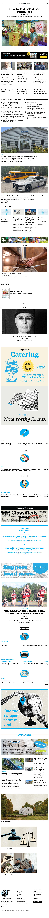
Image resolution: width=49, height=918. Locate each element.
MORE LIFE (24, 303)
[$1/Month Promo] (24, 55)
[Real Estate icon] (24, 807)
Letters (3, 678)
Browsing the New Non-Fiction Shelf (18, 219)
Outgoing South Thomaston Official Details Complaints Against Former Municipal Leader (13, 113)
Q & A (2, 216)
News (18, 71)
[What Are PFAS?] (29, 782)
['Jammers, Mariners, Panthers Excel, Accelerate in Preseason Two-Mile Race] (24, 594)
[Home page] (24, 3)
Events (24, 307)
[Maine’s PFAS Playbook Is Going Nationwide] (29, 760)
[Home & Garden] (24, 484)
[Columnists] (24, 654)
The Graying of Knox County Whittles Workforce (40, 75)
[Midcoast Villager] (5, 292)
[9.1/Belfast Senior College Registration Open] (24, 321)
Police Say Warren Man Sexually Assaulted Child (23, 91)
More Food (24, 450)
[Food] (24, 432)
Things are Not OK (28, 682)
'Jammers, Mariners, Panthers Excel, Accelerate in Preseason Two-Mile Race (24, 613)
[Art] (24, 458)
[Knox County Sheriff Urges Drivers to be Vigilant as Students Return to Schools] (24, 179)
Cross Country (24, 608)
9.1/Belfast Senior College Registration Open (24, 336)
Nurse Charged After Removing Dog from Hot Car (13, 108)
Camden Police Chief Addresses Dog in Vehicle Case (40, 91)
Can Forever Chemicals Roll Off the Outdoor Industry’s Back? (40, 769)
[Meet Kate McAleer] (6, 212)
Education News (4, 71)
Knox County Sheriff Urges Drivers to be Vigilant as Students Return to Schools (24, 195)
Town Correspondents (7, 659)
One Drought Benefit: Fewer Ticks (33, 663)
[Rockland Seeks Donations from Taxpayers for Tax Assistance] (24, 140)
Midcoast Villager (16, 291)
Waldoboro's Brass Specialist (12, 273)
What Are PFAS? (38, 780)
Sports (24, 581)
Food (26, 216)
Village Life (15, 216)
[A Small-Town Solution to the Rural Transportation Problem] (13, 764)
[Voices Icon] (24, 636)
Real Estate (6, 822)
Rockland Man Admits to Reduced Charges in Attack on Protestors (13, 117)
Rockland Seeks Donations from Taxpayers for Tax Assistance (19, 156)
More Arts (25, 475)
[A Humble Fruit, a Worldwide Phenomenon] (24, 33)
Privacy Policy (27, 910)
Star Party (4, 645)
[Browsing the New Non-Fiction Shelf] (18, 212)
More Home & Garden (24, 500)
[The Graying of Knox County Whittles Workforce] (41, 66)
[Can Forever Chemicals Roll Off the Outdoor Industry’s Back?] (29, 769)
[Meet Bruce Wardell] (43, 212)
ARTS (2, 466)
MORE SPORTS (24, 628)
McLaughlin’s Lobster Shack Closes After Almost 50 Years (36, 109)
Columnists (4, 641)
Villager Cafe (7, 874)
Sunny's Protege (32, 102)
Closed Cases (6, 848)
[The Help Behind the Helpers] (24, 66)
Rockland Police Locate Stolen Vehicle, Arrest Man (7, 75)
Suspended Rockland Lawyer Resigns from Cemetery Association (36, 114)
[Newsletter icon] (24, 863)
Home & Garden (5, 492)
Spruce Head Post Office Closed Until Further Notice (36, 118)
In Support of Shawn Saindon (9, 682)
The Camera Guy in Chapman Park (33, 645)
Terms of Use (22, 910)
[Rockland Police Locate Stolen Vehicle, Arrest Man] (8, 66)
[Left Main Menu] (2, 3)
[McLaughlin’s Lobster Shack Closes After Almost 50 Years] (30, 212)
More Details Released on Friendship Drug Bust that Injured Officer (11, 104)
